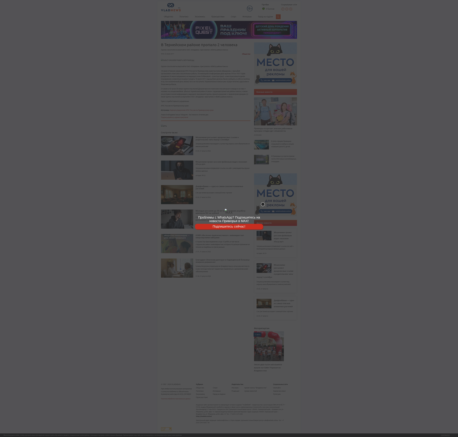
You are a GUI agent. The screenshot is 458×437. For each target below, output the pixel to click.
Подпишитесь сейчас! (229, 226)
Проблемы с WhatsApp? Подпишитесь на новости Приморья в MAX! (229, 219)
